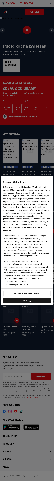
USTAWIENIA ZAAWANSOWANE (27, 293)
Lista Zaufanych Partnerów (16, 285)
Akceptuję (27, 300)
